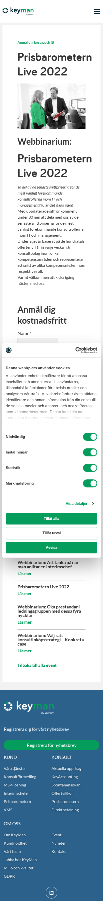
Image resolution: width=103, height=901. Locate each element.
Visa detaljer (77, 503)
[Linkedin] (52, 892)
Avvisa (51, 547)
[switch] (90, 452)
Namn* (24, 333)
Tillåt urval (51, 533)
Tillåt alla (51, 518)
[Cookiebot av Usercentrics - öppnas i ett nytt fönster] (75, 350)
